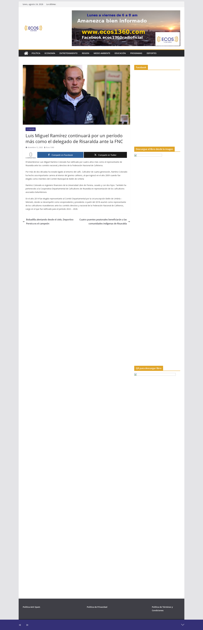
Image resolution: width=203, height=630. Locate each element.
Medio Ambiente (102, 53)
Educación (120, 53)
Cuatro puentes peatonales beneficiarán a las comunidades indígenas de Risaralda (103, 221)
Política (36, 53)
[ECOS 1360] (26, 53)
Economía (50, 53)
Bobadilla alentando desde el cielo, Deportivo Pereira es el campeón (49, 221)
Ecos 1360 (50, 147)
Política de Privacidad (97, 607)
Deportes (151, 53)
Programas (136, 53)
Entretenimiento (68, 53)
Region (85, 53)
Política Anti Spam (31, 607)
